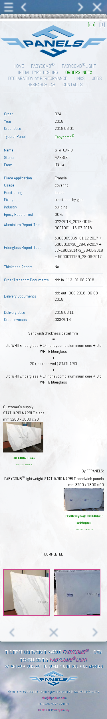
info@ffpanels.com (53, 698)
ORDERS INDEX (78, 72)
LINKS (79, 78)
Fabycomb (64, 137)
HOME (19, 66)
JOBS (97, 78)
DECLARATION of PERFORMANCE (37, 78)
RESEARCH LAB (41, 84)
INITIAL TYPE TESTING (38, 72)
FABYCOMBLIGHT (79, 66)
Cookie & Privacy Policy (53, 710)
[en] (91, 24)
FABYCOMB (43, 66)
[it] (102, 24)
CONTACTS (72, 84)
